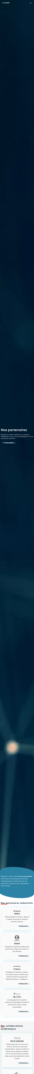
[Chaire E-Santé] (6, 3)
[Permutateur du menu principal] (30, 3)
